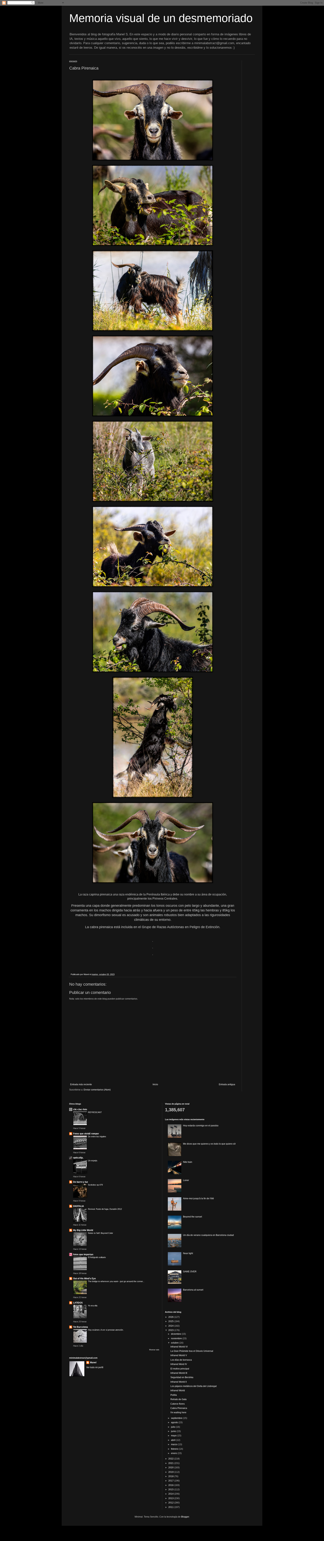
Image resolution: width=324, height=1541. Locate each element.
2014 (171, 1494)
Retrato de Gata (178, 1399)
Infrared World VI (179, 1346)
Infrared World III (178, 1373)
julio (173, 1427)
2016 (171, 1485)
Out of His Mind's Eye (84, 1278)
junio (174, 1431)
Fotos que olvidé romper (86, 1133)
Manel (93, 1362)
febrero (175, 1449)
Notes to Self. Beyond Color (100, 1233)
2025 (171, 1321)
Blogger (185, 1516)
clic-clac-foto (80, 1109)
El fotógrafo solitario (97, 1257)
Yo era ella (92, 1305)
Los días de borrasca (181, 1360)
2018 (171, 1476)
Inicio (155, 1084)
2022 (171, 1458)
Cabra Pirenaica (178, 1408)
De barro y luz (80, 1182)
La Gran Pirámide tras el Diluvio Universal (191, 1351)
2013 (171, 1498)
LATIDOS (78, 1302)
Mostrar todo (154, 1350)
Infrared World (177, 1390)
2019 (171, 1472)
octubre (175, 1342)
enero (174, 1453)
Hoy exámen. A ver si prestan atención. (106, 1330)
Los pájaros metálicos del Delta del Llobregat (193, 1386)
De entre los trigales (97, 1136)
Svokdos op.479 (95, 1185)
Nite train (187, 1162)
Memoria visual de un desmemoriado (161, 18)
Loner (186, 1180)
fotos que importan (83, 1254)
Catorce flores (177, 1404)
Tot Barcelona (80, 1327)
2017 (171, 1480)
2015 (171, 1489)
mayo (174, 1435)
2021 (171, 1463)
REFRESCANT (95, 1112)
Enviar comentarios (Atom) (97, 1089)
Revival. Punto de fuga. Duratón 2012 (105, 1209)
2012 (171, 1502)
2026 (171, 1317)
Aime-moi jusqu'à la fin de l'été (198, 1198)
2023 (171, 1330)
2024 (171, 1326)
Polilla (173, 1395)
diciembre (176, 1334)
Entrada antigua (227, 1084)
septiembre (177, 1418)
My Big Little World (83, 1230)
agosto (174, 1422)
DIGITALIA (78, 1206)
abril (173, 1440)
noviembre (176, 1338)
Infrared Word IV (178, 1364)
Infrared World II (178, 1382)
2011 (171, 1507)
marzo (174, 1444)
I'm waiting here (178, 1412)
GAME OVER (189, 1271)
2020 (171, 1467)
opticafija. (78, 1157)
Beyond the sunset (192, 1216)
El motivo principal (179, 1368)
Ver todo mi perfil (94, 1367)
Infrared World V (178, 1355)
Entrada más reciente (81, 1084)
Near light (188, 1253)
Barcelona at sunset (193, 1289)
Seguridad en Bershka (181, 1377)
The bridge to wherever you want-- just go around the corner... (116, 1281)
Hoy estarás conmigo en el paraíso (200, 1125)
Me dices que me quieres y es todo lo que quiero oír (209, 1144)
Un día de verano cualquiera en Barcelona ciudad (208, 1235)
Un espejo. (93, 1160)
